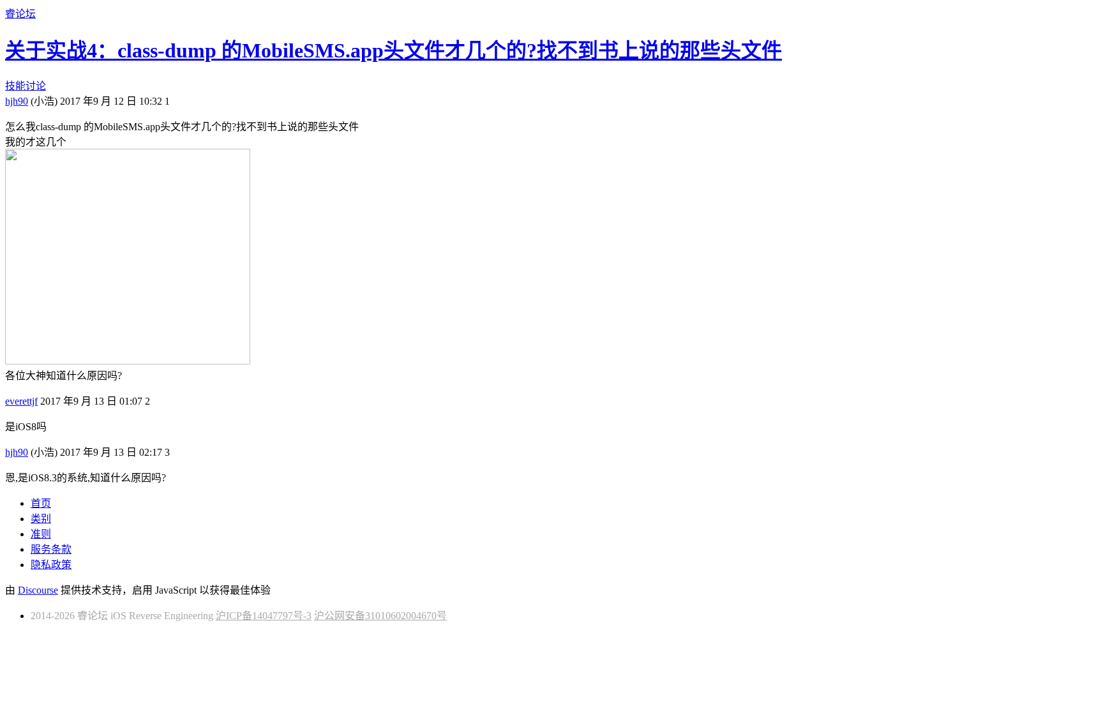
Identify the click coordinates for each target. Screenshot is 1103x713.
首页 (41, 503)
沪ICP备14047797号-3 (263, 615)
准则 (41, 534)
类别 (41, 518)
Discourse (38, 590)
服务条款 (51, 549)
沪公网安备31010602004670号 (380, 615)
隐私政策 (51, 564)
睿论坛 (20, 13)
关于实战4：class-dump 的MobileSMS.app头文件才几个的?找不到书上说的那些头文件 (393, 50)
